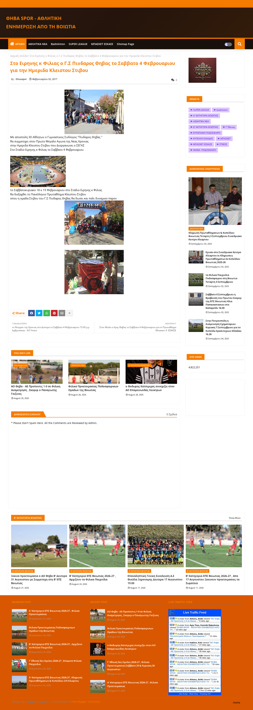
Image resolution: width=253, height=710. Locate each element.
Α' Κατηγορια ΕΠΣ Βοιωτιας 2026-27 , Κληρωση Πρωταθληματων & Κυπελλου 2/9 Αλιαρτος (55, 679)
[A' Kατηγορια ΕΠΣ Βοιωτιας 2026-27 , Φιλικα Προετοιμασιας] (19, 615)
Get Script (183, 694)
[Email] (62, 313)
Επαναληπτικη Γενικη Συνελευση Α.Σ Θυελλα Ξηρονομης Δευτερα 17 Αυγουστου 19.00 (155, 579)
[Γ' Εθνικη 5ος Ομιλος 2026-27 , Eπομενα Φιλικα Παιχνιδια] (19, 665)
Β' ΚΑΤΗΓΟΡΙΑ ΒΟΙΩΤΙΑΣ (205, 127)
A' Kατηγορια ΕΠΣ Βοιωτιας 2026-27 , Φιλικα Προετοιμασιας (54, 612)
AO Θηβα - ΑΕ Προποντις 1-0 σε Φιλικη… (195, 620)
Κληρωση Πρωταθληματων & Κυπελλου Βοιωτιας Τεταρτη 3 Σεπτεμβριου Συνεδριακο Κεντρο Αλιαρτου (215, 236)
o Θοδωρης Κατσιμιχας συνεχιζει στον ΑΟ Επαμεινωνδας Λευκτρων (150, 388)
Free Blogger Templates (86, 701)
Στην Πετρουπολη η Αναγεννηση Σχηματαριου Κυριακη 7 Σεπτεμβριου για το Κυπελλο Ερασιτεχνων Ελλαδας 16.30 (223, 327)
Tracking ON (205, 694)
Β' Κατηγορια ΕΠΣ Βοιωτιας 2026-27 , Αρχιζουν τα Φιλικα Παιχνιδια (92, 577)
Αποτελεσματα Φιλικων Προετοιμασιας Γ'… (189, 636)
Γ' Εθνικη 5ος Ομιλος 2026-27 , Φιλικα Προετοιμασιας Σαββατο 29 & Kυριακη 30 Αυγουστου (131, 665)
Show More (235, 517)
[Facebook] (31, 313)
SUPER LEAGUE (78, 44)
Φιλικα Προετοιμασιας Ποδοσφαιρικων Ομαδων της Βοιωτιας (93, 388)
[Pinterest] (54, 313)
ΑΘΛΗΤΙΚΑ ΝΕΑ (37, 44)
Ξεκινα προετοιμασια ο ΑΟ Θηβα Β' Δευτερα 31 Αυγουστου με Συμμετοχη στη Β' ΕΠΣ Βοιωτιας (39, 579)
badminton (58, 44)
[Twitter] (39, 313)
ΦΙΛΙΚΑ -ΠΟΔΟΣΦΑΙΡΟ (204, 150)
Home (236, 702)
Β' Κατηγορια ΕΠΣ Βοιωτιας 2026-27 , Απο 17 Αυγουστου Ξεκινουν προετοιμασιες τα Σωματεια (212, 579)
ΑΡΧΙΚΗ (20, 44)
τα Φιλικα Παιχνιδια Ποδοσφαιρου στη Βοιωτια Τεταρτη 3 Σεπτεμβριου (221, 278)
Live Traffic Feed (194, 612)
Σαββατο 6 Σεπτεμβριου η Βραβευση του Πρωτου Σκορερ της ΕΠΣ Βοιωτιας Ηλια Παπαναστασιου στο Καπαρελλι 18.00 (224, 301)
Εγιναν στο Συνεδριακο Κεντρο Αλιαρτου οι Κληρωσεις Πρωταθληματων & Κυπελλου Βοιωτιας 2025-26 (223, 257)
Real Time (193, 694)
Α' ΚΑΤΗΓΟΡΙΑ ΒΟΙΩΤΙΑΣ (205, 115)
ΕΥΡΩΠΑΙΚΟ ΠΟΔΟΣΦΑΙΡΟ (206, 132)
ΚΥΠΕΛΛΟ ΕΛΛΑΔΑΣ (203, 138)
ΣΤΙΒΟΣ (223, 144)
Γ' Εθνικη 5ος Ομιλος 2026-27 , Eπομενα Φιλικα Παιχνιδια (55, 662)
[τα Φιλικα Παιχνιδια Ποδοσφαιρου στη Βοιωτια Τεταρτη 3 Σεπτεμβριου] (196, 279)
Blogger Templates (38, 701)
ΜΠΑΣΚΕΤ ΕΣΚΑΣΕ (102, 44)
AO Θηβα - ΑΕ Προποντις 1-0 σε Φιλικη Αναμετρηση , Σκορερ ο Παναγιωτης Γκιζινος (35, 390)
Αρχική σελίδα (19, 56)
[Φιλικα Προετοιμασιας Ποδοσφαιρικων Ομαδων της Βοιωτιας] (19, 632)
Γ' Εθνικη (230, 127)
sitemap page (125, 44)
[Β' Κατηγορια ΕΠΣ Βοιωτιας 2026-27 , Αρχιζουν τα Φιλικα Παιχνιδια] (19, 648)
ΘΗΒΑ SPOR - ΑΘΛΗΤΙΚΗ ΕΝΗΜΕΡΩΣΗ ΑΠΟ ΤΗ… (193, 663)
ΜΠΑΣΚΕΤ (225, 138)
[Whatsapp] (46, 313)
